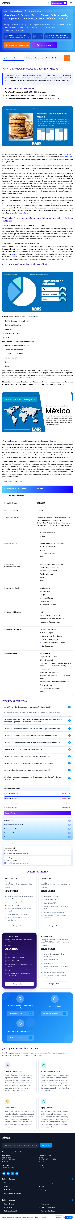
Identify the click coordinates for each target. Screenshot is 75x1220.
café (65, 234)
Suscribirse (46, 1145)
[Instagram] (8, 1173)
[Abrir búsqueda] (48, 3)
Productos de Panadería (33, 11)
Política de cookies (40, 1217)
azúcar (14, 254)
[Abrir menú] (71, 3)
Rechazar (59, 1217)
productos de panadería (43, 252)
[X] (12, 1173)
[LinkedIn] (16, 1173)
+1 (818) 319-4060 (12, 850)
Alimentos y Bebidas (16, 11)
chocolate (68, 157)
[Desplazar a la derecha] (71, 58)
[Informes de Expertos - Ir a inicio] (6, 3)
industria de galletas (20, 213)
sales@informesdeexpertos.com (17, 853)
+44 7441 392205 (12, 860)
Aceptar (68, 1217)
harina (66, 154)
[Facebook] (3, 1173)
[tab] (13, 58)
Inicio (5, 11)
